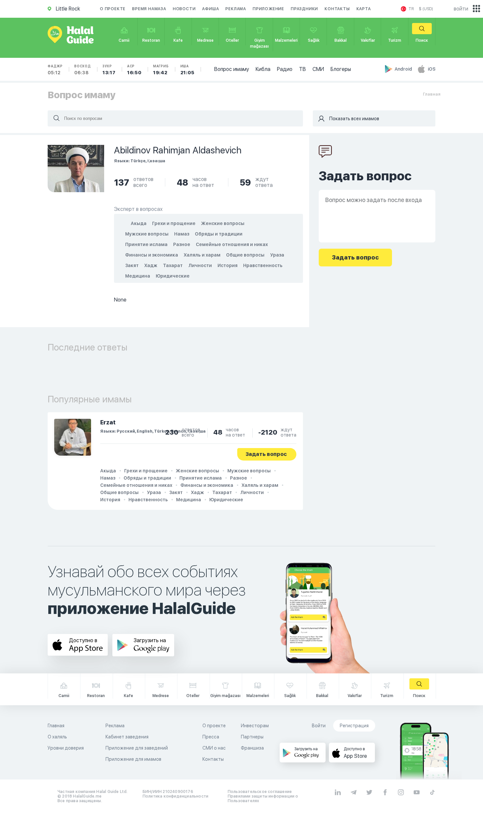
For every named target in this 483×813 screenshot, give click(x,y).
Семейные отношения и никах (232, 244)
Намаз (181, 234)
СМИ (318, 69)
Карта (363, 9)
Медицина (137, 276)
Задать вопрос (266, 454)
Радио (284, 69)
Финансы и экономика (151, 255)
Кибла (263, 69)
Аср (134, 69)
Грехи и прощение (174, 223)
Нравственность (263, 265)
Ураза (277, 255)
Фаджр (55, 69)
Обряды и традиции (218, 234)
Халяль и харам (202, 255)
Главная (431, 94)
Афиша (210, 9)
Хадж (150, 265)
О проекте (113, 9)
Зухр (109, 69)
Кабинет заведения (127, 736)
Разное (181, 244)
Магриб (161, 69)
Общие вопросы (245, 255)
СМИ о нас (214, 748)
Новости (184, 9)
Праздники (304, 9)
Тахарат (173, 265)
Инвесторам (255, 725)
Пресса (210, 736)
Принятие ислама (146, 244)
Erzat (108, 422)
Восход (82, 69)
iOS (431, 69)
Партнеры (252, 736)
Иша (187, 69)
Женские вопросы (222, 223)
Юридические (173, 276)
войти (461, 9)
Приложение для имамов (133, 759)
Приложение (268, 9)
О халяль (57, 736)
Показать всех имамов (354, 118)
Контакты (337, 9)
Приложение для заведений (136, 748)
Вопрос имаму (231, 69)
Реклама (235, 9)
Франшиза (252, 748)
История (228, 265)
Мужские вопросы (147, 234)
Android (404, 69)
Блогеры (341, 69)
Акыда (139, 223)
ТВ (302, 69)
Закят (132, 265)
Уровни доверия (66, 748)
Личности (200, 265)
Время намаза (149, 9)
